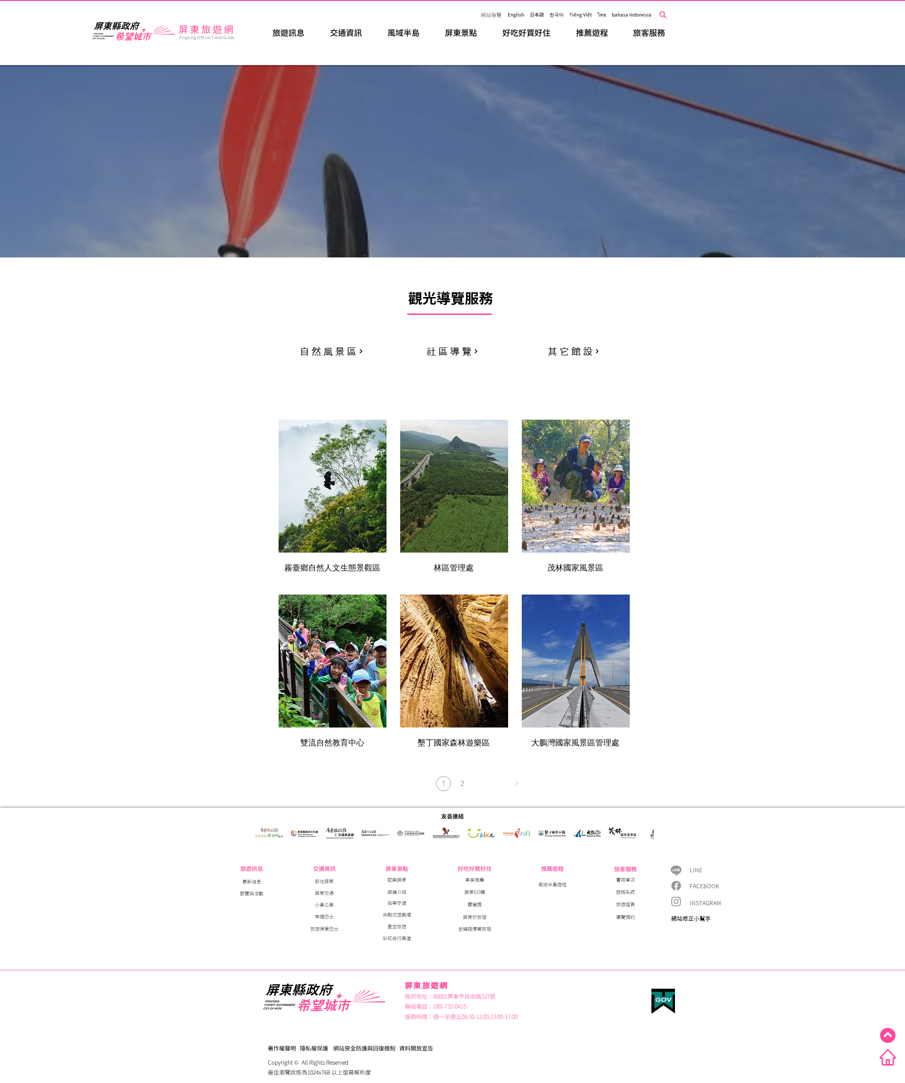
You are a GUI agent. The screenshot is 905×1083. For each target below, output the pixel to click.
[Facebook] (676, 885)
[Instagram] (676, 901)
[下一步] (516, 783)
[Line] (676, 870)
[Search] (662, 14)
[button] (288, 32)
